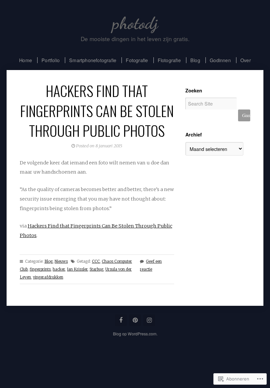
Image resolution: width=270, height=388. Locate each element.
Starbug (96, 269)
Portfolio (50, 60)
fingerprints (40, 269)
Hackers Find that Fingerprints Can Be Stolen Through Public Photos (97, 110)
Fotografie (137, 60)
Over (245, 60)
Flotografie (169, 60)
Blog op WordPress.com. (135, 333)
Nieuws (61, 261)
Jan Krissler (77, 269)
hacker (59, 269)
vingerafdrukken (48, 277)
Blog (195, 60)
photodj (135, 23)
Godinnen (220, 60)
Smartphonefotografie (92, 60)
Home (25, 60)
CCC (96, 261)
